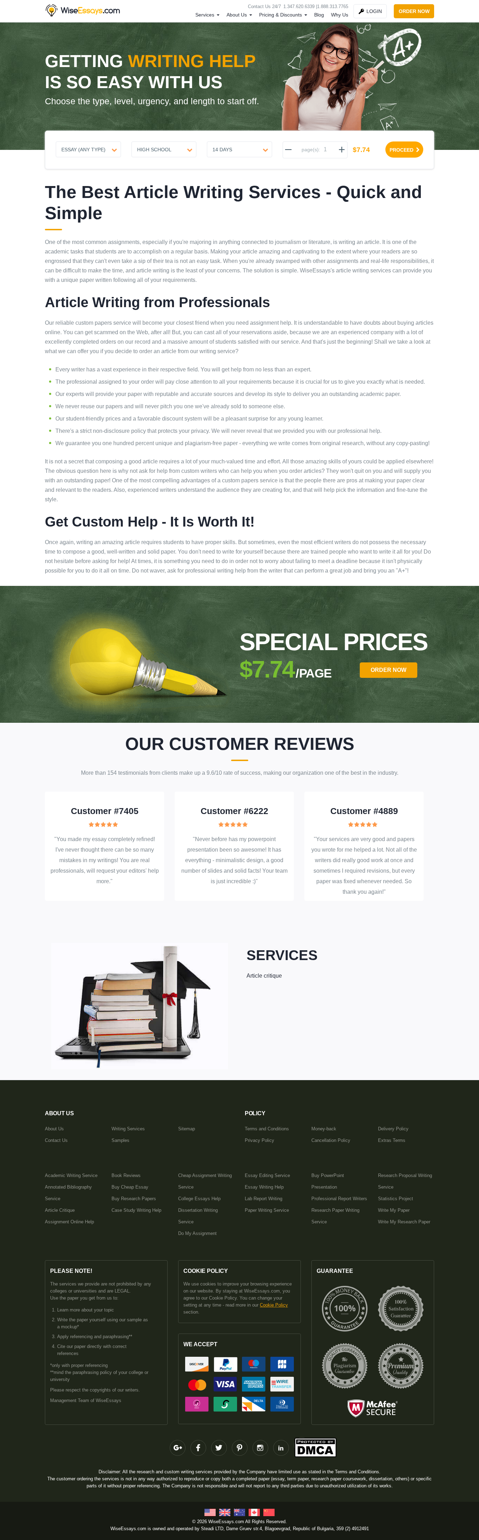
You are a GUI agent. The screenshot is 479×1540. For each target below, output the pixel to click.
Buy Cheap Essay (130, 1187)
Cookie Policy (274, 1305)
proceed (401, 150)
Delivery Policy (393, 1128)
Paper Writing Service (267, 1210)
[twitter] (219, 1448)
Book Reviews (126, 1175)
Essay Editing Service (267, 1175)
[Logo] (83, 10)
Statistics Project (395, 1198)
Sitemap (186, 1128)
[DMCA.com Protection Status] (302, 1445)
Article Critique (60, 1210)
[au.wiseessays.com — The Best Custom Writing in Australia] (239, 1514)
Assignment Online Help (69, 1221)
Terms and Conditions (267, 1128)
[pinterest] (240, 1448)
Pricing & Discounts (280, 15)
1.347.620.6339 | (300, 6)
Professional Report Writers (339, 1198)
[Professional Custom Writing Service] (210, 1514)
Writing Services (128, 1128)
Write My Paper (394, 1210)
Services (204, 15)
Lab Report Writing (263, 1198)
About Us (237, 15)
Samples (120, 1140)
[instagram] (260, 1448)
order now (414, 11)
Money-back (323, 1128)
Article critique (264, 976)
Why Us (339, 15)
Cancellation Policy (330, 1140)
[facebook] (198, 1448)
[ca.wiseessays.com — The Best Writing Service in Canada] (254, 1514)
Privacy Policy (259, 1140)
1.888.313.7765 (332, 6)
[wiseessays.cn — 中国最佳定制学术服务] (269, 1514)
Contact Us (56, 1140)
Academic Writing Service (71, 1175)
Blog (319, 15)
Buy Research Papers (134, 1198)
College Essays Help (199, 1198)
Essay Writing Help (264, 1187)
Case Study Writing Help (136, 1210)
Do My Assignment (197, 1233)
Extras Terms (391, 1140)
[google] (177, 1448)
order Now (388, 670)
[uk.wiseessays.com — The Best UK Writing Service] (224, 1514)
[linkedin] (281, 1448)
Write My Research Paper (404, 1221)
